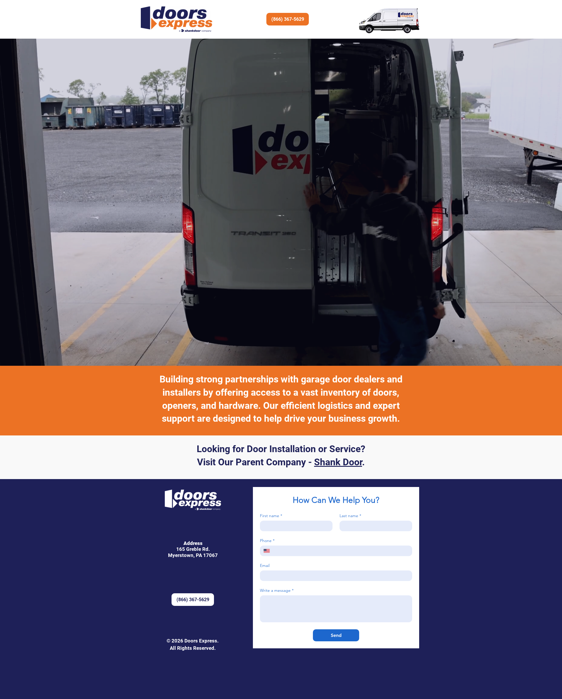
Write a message (277, 590)
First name (271, 515)
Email (265, 565)
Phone (267, 540)
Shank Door (338, 462)
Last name (350, 515)
